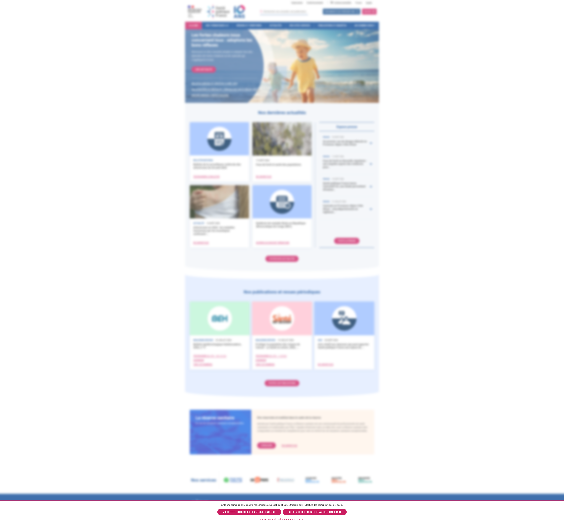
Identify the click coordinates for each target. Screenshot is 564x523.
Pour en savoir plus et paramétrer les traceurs (282, 519)
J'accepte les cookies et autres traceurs (249, 512)
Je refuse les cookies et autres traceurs (315, 512)
